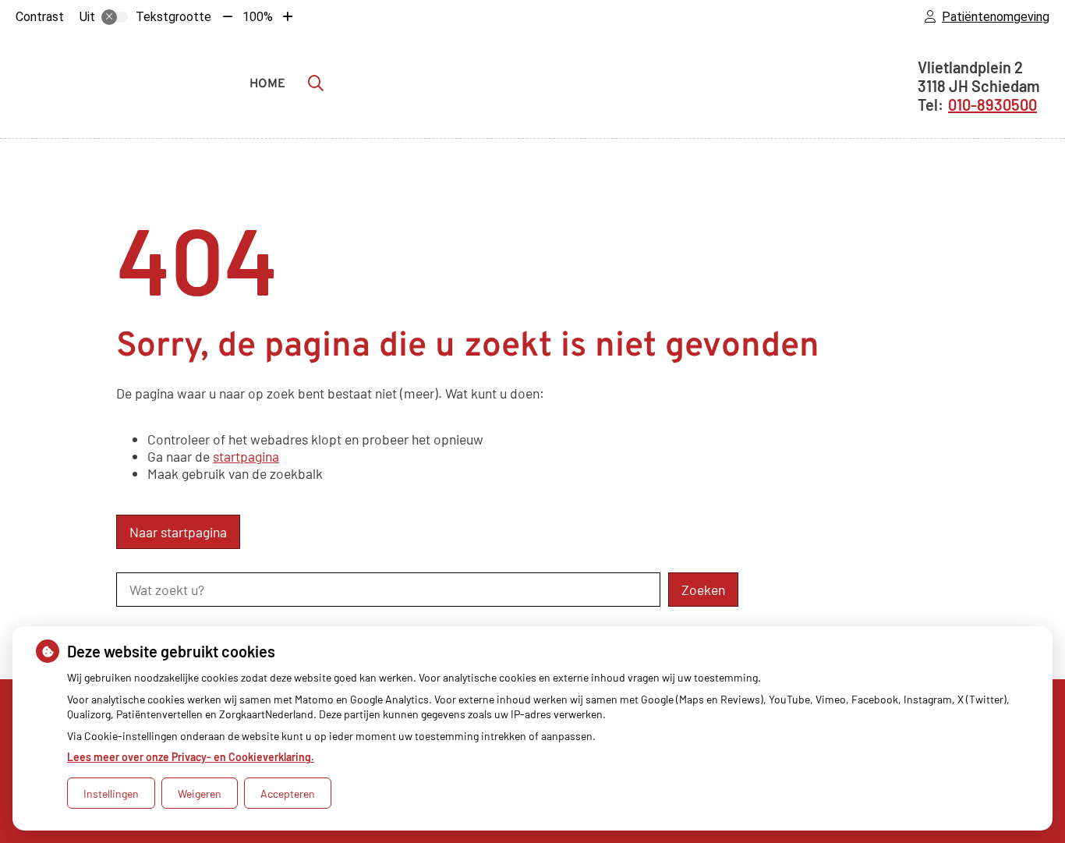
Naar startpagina (178, 531)
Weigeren (199, 793)
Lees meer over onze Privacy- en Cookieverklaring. (190, 756)
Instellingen (111, 793)
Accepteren (287, 793)
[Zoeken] (316, 83)
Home (267, 84)
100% (257, 16)
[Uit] (114, 17)
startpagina (246, 456)
